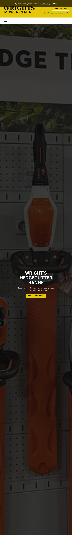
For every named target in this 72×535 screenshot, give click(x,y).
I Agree (54, 4)
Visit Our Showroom (36, 296)
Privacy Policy (45, 4)
